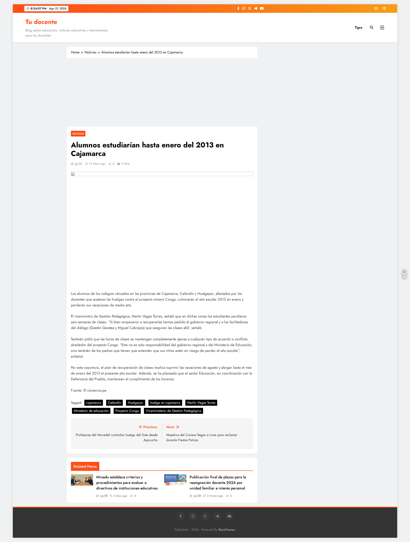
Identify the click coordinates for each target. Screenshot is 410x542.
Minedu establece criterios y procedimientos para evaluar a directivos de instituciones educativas (127, 482)
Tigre (358, 27)
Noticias (78, 133)
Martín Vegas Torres (201, 402)
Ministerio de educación (91, 410)
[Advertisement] (162, 92)
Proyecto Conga (127, 410)
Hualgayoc (135, 402)
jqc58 (78, 164)
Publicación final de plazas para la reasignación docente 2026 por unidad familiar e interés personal (218, 482)
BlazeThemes (226, 529)
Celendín (114, 402)
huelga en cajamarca (165, 402)
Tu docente (41, 21)
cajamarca (93, 402)
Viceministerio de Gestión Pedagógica (173, 410)
